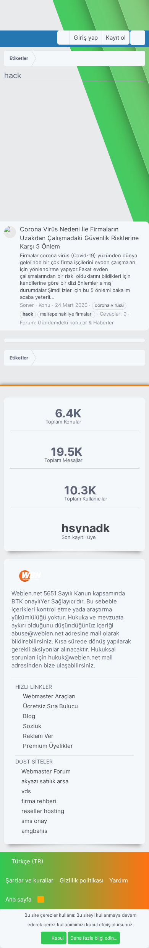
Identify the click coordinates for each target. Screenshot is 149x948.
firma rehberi (39, 801)
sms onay (34, 820)
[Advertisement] (74, 153)
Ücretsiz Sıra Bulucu (49, 706)
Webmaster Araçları (48, 696)
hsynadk (86, 528)
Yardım (118, 880)
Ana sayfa (18, 899)
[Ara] (137, 37)
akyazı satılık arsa (44, 781)
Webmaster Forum (46, 771)
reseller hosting (42, 811)
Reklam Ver (37, 735)
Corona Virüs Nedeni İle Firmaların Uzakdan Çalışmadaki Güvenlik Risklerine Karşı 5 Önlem (79, 237)
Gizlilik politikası (82, 880)
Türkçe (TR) (26, 861)
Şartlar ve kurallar (29, 880)
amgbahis (34, 830)
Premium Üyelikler (47, 745)
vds (26, 791)
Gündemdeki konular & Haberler (76, 322)
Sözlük (31, 726)
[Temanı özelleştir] (63, 37)
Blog (28, 716)
